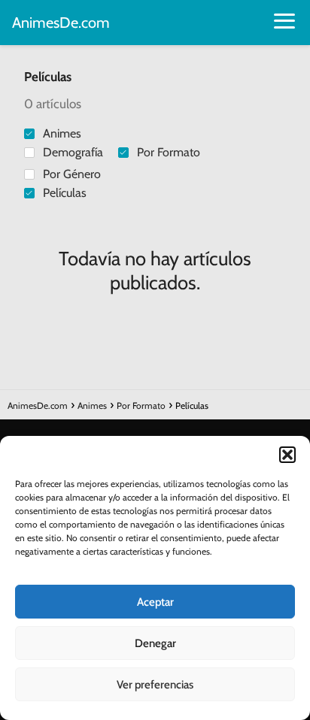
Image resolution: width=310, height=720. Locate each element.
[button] (287, 454)
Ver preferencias (155, 684)
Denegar (155, 643)
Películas (65, 193)
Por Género (72, 174)
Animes (62, 133)
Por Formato (168, 152)
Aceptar (155, 602)
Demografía (73, 152)
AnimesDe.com (61, 23)
